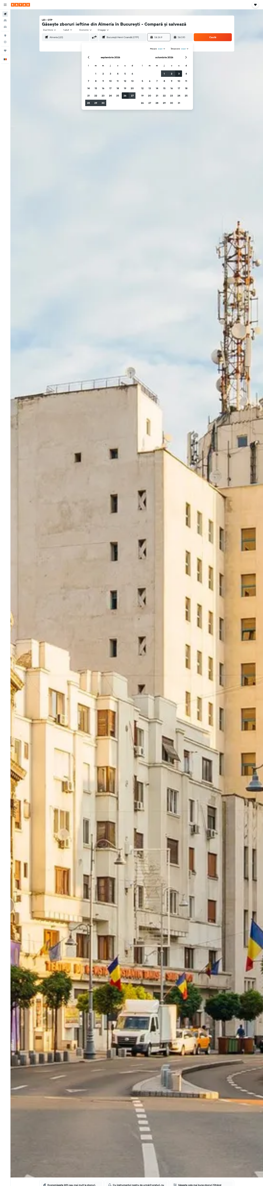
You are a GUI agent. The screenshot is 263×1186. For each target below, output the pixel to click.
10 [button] (110, 80)
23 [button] (103, 95)
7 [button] (88, 80)
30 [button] (103, 102)
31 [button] (179, 102)
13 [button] (132, 80)
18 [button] (118, 88)
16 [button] (103, 88)
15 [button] (96, 88)
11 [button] (118, 80)
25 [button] (117, 95)
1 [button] (95, 73)
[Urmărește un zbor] (5, 42)
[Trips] (5, 51)
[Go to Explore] (5, 35)
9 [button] (103, 80)
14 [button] (88, 88)
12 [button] (125, 80)
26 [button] (125, 95)
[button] (5, 4)
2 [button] (103, 73)
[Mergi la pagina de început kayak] (20, 5)
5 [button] (125, 73)
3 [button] (110, 73)
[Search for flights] (5, 14)
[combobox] (50, 29)
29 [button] (95, 102)
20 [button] (132, 88)
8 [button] (95, 80)
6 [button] (132, 73)
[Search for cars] (5, 27)
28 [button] (88, 102)
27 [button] (132, 95)
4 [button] (117, 73)
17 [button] (110, 88)
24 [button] (110, 95)
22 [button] (95, 95)
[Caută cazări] (5, 20)
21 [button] (88, 95)
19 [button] (125, 88)
